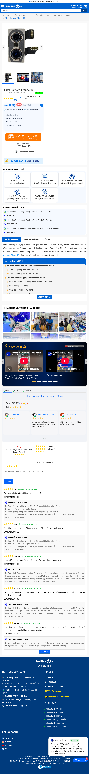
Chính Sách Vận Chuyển (56, 719)
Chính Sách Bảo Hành (55, 709)
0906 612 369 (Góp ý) (56, 686)
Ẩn (21, 261)
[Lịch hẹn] (85, 6)
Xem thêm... (44, 651)
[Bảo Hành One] (18, 6)
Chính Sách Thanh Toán (56, 726)
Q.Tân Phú (28, 391)
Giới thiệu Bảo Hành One (58, 696)
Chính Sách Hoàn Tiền (55, 723)
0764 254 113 (12, 215)
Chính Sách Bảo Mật (54, 713)
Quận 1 (7, 391)
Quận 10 (17, 391)
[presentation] (3, 47)
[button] (34, 381)
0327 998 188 (12, 224)
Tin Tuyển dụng (54, 691)
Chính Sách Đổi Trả (54, 716)
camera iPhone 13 (11, 255)
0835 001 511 (12, 232)
